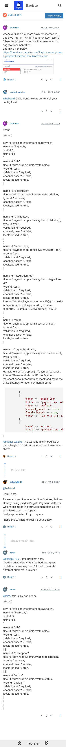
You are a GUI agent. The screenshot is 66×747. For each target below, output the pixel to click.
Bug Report (14, 14)
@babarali (9, 98)
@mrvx (7, 595)
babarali (14, 27)
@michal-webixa (13, 441)
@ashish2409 (11, 558)
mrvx (12, 552)
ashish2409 (16, 482)
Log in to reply (54, 15)
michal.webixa (17, 92)
